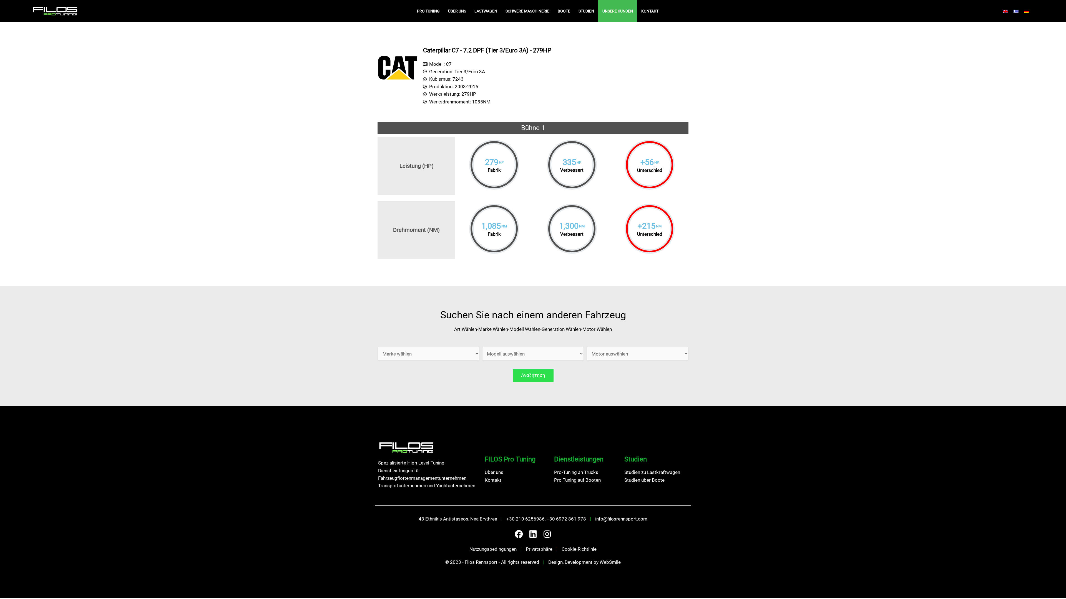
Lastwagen (485, 11)
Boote (564, 11)
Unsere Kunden (617, 11)
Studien (586, 11)
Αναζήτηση (533, 375)
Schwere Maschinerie (527, 11)
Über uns (457, 11)
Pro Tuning (428, 11)
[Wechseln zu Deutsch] (1026, 11)
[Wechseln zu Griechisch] (1016, 11)
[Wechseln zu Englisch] (1005, 11)
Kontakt (649, 11)
